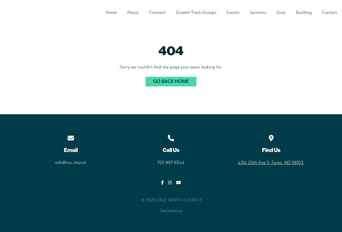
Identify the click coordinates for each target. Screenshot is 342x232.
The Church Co (171, 210)
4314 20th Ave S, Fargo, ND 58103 (271, 162)
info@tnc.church (70, 162)
